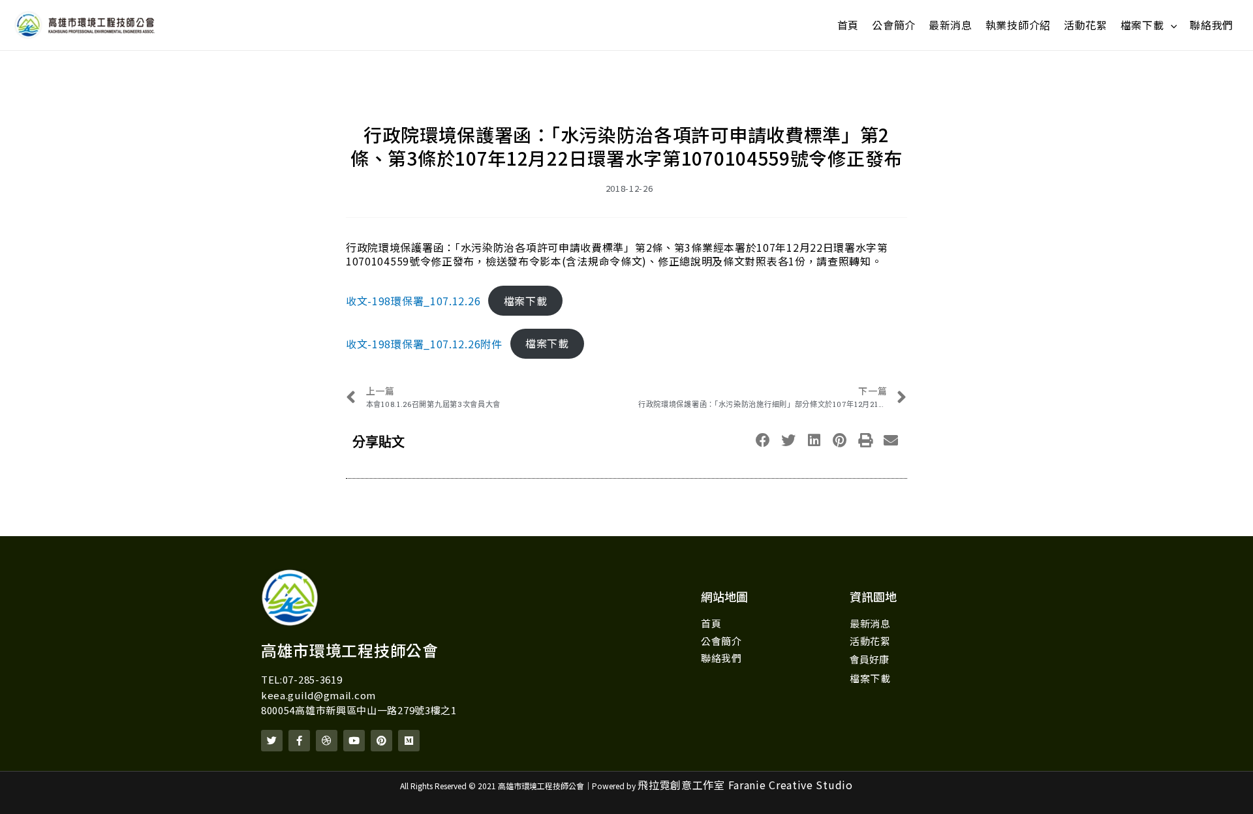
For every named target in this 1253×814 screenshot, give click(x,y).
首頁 (848, 25)
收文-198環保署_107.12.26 (413, 301)
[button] (763, 440)
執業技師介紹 (1018, 25)
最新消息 (950, 25)
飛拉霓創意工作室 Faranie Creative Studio (745, 784)
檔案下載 (1142, 25)
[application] (1170, 25)
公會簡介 (894, 25)
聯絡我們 (1211, 25)
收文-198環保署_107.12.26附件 (424, 343)
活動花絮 (1085, 25)
